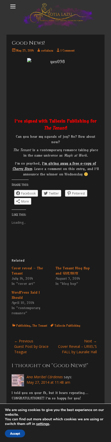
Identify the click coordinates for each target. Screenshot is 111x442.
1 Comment (67, 50)
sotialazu (47, 50)
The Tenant (39, 325)
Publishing (23, 325)
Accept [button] (15, 433)
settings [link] (42, 423)
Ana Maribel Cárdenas (45, 376)
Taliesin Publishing (67, 325)
